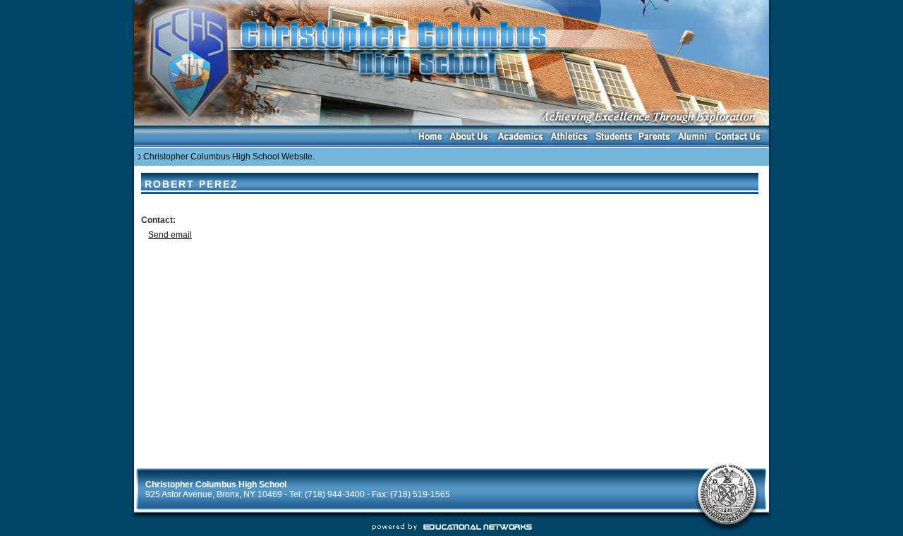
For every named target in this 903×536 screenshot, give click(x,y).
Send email (170, 235)
